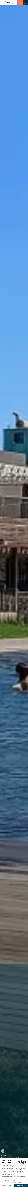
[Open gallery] (2, 1151)
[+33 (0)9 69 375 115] (20, 2)
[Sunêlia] (9, 3)
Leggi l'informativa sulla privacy (8, 1180)
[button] (25, 3)
